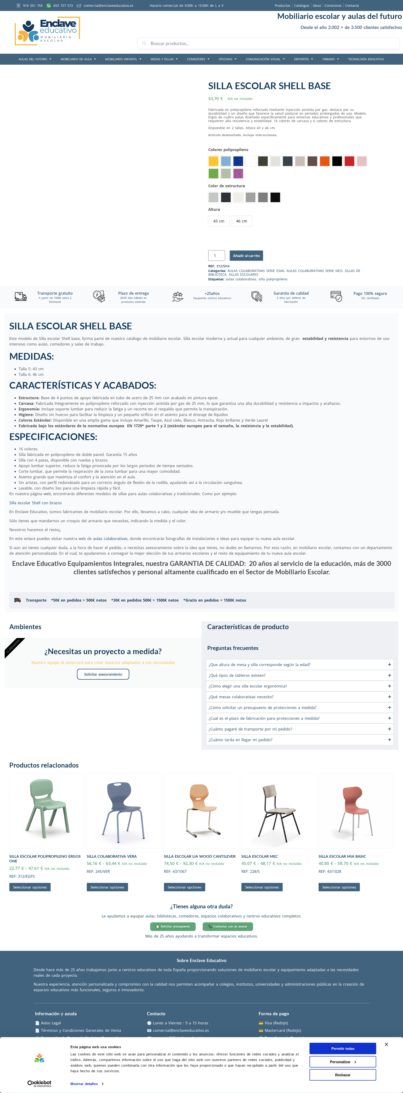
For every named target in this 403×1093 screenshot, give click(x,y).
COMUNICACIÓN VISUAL (263, 59)
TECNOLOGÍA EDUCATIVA (366, 59)
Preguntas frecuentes (232, 648)
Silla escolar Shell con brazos (35, 502)
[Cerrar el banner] (386, 1044)
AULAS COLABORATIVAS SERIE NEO (314, 270)
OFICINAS (225, 59)
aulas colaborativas (241, 279)
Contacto (352, 5)
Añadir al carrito (246, 255)
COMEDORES (196, 59)
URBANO (328, 59)
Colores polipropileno (228, 150)
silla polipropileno (273, 279)
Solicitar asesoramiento (103, 674)
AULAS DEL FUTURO (33, 59)
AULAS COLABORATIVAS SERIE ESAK (256, 270)
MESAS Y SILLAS (162, 59)
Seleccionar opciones (30, 887)
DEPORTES (301, 59)
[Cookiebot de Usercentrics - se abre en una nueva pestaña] (39, 1083)
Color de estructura (226, 186)
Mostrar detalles (84, 1084)
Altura (214, 209)
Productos (282, 5)
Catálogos (301, 5)
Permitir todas (342, 1049)
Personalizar (340, 1062)
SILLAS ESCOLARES (243, 274)
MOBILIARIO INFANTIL (121, 59)
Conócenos (333, 5)
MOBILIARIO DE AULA (76, 59)
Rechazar (343, 1075)
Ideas (317, 5)
